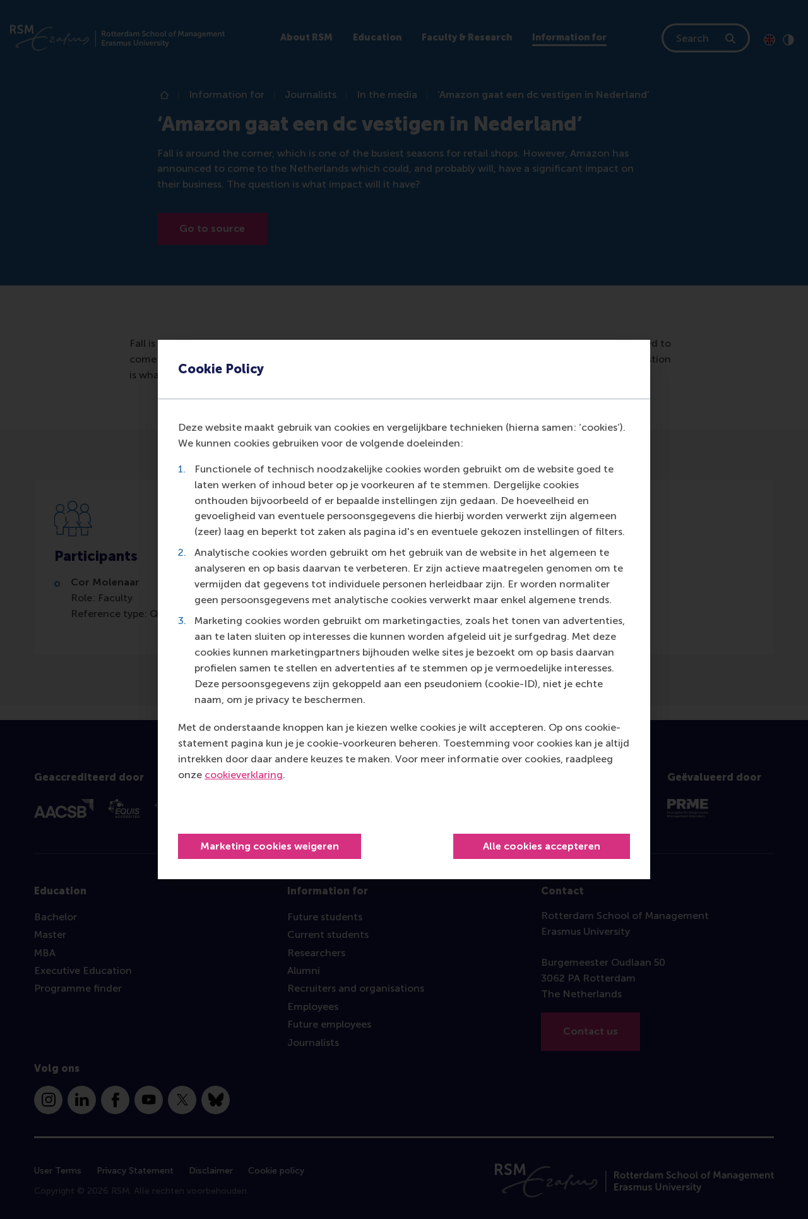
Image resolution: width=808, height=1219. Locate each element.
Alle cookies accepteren (541, 846)
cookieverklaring (244, 775)
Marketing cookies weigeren (269, 846)
